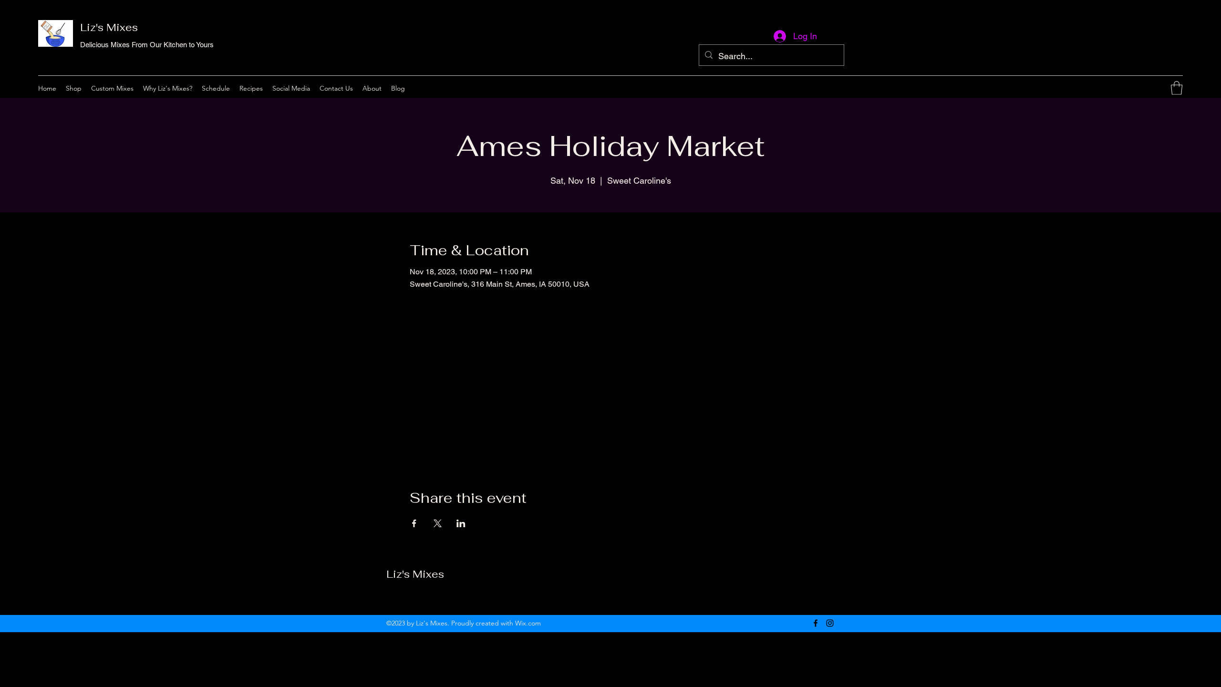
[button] (1176, 88)
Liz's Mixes (109, 27)
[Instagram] (1163, 88)
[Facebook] (1148, 88)
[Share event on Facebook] (414, 523)
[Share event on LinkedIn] (461, 523)
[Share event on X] (437, 523)
